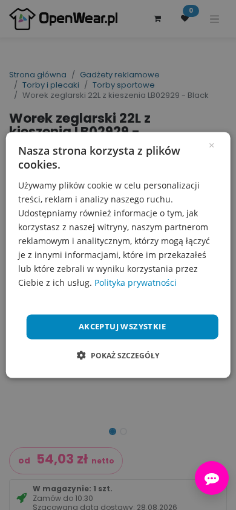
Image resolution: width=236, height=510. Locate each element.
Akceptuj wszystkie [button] (122, 326)
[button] (118, 356)
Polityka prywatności (135, 283)
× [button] (211, 144)
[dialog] (118, 255)
